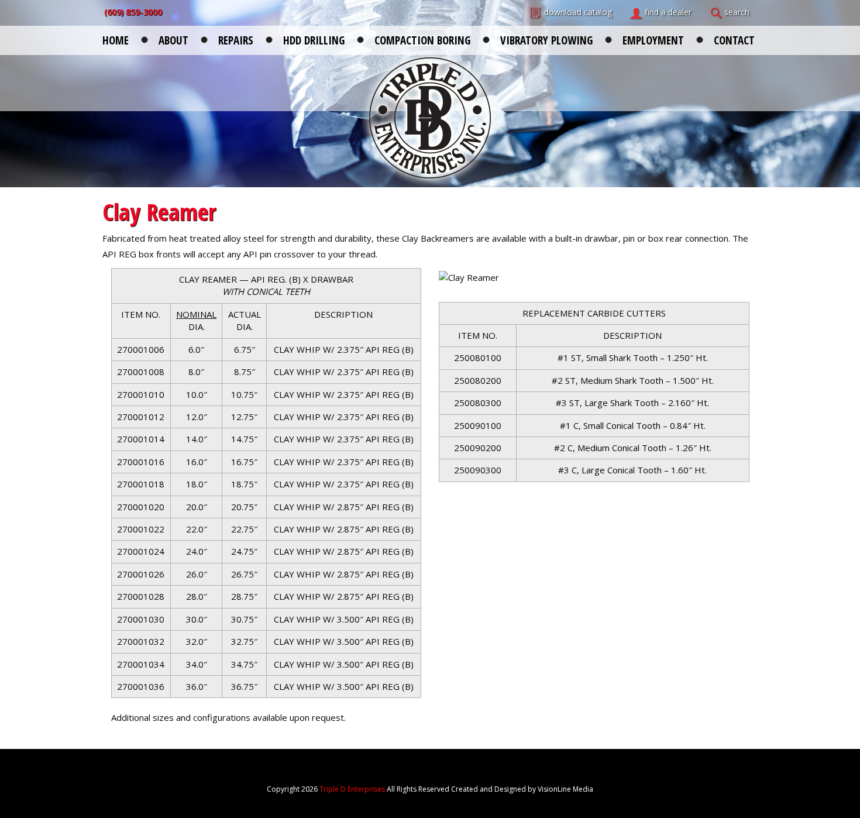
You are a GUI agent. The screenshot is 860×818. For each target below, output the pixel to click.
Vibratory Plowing (546, 39)
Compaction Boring (422, 39)
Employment (653, 39)
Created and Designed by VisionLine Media (522, 789)
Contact (734, 39)
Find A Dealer (668, 12)
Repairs (235, 39)
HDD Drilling (314, 39)
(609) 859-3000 (133, 12)
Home (115, 39)
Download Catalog (578, 12)
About (173, 39)
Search (736, 12)
